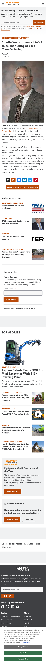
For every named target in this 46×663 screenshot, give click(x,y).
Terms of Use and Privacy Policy (34, 26)
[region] (23, 645)
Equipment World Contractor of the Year (21, 470)
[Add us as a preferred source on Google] (13, 180)
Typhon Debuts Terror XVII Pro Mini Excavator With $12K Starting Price (23, 373)
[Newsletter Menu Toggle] (43, 3)
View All (29, 519)
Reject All (23, 653)
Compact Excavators (10, 367)
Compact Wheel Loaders (12, 441)
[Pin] (35, 180)
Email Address (10, 289)
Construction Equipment (15, 38)
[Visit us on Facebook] (2, 606)
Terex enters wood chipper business (13, 237)
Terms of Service (5, 30)
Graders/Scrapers (9, 409)
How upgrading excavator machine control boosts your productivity (23, 511)
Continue (11, 300)
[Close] (42, 630)
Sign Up (7, 596)
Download (12, 519)
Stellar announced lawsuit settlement (13, 206)
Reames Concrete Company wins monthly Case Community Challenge (16, 254)
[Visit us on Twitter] (8, 606)
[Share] (19, 180)
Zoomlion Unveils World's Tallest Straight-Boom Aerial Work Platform (16, 430)
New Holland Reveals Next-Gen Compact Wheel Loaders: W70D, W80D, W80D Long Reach (16, 446)
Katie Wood (6, 54)
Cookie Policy (26, 642)
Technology (7, 218)
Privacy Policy (35, 28)
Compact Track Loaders (12, 393)
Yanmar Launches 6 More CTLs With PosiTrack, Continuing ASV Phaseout (16, 397)
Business (5, 234)
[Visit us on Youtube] (17, 606)
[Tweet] (30, 180)
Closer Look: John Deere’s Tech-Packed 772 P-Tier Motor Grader (15, 412)
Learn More (13, 491)
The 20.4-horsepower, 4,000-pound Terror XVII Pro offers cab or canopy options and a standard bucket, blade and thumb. (22, 384)
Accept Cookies (23, 659)
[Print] (8, 180)
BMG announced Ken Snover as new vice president (15, 222)
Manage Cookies (23, 647)
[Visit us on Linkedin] (12, 606)
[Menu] (3, 3)
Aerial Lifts (6, 425)
